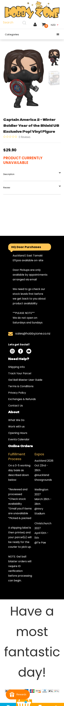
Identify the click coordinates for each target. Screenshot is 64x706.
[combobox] (15, 22)
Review (6, 187)
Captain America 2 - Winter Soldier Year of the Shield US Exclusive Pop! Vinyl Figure (31, 125)
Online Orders (20, 446)
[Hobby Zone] (32, 10)
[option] (23, 78)
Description (8, 174)
